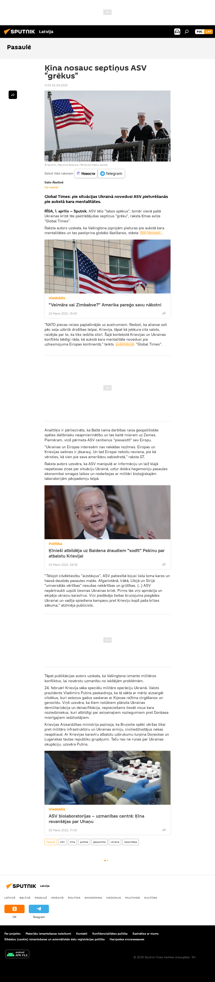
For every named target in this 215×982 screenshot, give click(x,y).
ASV (62, 841)
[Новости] (86, 173)
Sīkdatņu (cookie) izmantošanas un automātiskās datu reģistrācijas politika (54, 939)
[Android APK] (17, 954)
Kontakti (81, 933)
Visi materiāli (51, 187)
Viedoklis (57, 298)
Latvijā (9, 897)
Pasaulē (50, 841)
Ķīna (72, 841)
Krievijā (57, 897)
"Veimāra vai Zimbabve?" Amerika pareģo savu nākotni (105, 304)
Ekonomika (93, 897)
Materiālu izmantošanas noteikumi (48, 933)
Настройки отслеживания (127, 939)
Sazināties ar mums (145, 933)
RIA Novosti (150, 232)
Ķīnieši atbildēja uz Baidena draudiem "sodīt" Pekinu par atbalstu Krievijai (107, 553)
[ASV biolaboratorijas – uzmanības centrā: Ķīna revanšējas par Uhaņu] (107, 778)
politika (84, 841)
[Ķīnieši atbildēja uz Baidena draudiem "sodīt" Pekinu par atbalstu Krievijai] (107, 512)
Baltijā (25, 897)
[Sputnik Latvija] (20, 35)
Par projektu (12, 933)
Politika (55, 543)
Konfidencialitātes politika (109, 933)
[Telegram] (111, 173)
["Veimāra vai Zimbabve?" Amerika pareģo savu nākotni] (107, 267)
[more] (164, 313)
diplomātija (130, 841)
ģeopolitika (99, 841)
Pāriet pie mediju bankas (94, 164)
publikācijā (125, 344)
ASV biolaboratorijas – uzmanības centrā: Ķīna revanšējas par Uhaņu (96, 818)
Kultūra (150, 897)
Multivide (132, 897)
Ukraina (115, 841)
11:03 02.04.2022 (56, 85)
